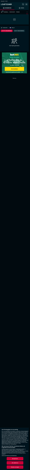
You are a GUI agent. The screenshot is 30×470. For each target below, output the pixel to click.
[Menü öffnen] (26, 4)
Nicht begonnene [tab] (19, 30)
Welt (13, 27)
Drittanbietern (13, 444)
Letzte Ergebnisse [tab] (7, 30)
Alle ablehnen (15, 462)
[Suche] (23, 4)
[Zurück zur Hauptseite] (8, 4)
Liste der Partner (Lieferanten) (9, 455)
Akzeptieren (15, 458)
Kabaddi (5, 27)
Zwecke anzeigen (15, 467)
